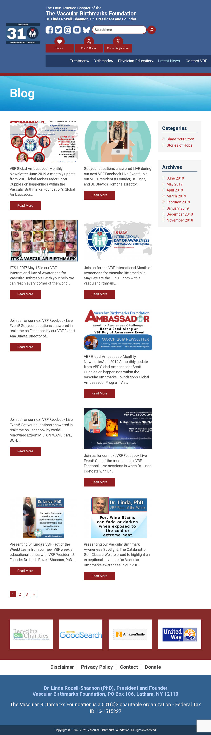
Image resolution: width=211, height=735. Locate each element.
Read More (25, 206)
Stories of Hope (179, 145)
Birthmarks (102, 60)
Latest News (169, 60)
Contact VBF (196, 60)
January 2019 (178, 208)
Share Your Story (180, 139)
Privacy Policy (97, 667)
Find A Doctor (89, 48)
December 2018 (180, 214)
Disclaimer (62, 667)
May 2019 (175, 184)
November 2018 (180, 220)
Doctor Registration (118, 48)
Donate (60, 48)
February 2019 (178, 202)
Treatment (79, 60)
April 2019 (175, 190)
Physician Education (135, 60)
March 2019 (176, 196)
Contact (129, 667)
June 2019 (175, 178)
